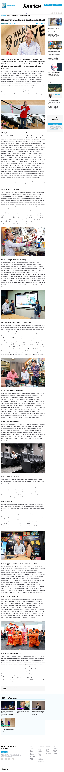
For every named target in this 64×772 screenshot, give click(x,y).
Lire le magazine (11, 5)
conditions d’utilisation (54, 129)
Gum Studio (16, 769)
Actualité (20, 708)
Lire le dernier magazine (40, 750)
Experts (51, 81)
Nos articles (32, 751)
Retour (4, 15)
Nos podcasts (32, 754)
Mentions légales (55, 751)
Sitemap (55, 753)
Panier (57, 4)
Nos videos (32, 756)
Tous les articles (13, 23)
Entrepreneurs (6, 725)
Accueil (8, 15)
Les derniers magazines (40, 758)
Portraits (4, 23)
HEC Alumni (48, 753)
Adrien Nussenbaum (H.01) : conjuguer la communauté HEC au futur (38, 712)
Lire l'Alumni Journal (39, 754)
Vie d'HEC (4, 708)
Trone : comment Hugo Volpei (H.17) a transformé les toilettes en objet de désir (7, 729)
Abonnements (41, 761)
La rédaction (17, 689)
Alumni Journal (31, 759)
